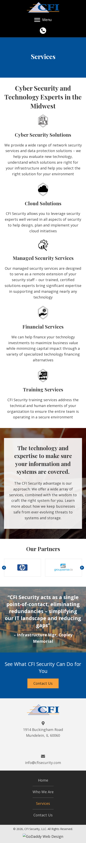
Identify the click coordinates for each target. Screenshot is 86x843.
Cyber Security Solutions (43, 134)
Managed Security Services (43, 258)
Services (43, 803)
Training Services (43, 389)
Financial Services (43, 326)
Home (43, 780)
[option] (22, 568)
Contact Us (43, 815)
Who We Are (43, 792)
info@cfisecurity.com (43, 762)
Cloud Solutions (43, 203)
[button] (4, 568)
